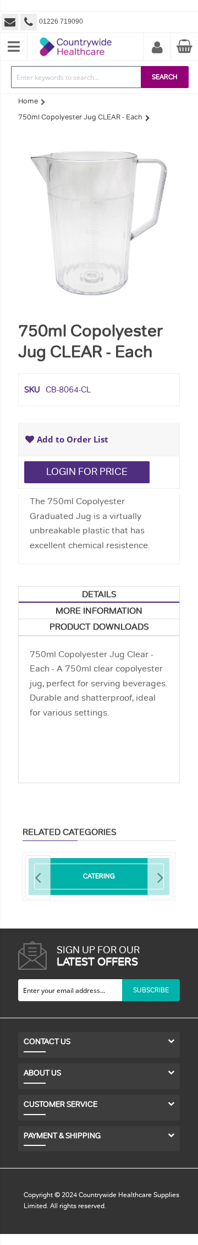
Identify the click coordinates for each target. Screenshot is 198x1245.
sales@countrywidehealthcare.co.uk (11, 22)
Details (99, 594)
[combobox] (76, 77)
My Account (157, 48)
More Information (99, 610)
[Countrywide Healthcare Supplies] (75, 37)
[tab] (99, 594)
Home (28, 101)
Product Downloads (99, 626)
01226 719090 (61, 21)
